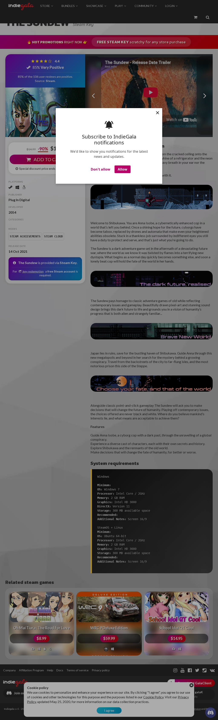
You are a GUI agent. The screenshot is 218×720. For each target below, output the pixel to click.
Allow (122, 169)
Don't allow (100, 169)
